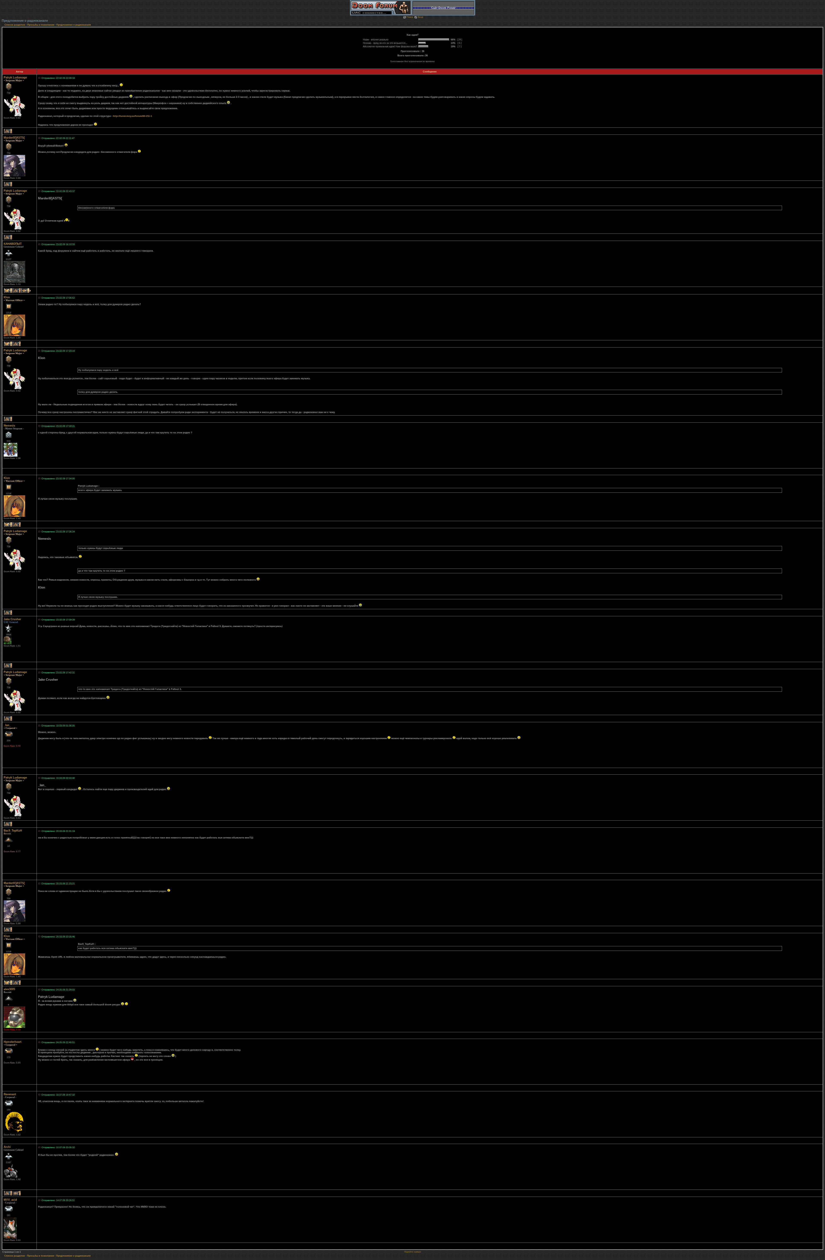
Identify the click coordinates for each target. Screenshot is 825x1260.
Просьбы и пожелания (40, 24)
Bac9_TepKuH (13, 830)
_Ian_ (7, 725)
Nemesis (9, 425)
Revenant (10, 1094)
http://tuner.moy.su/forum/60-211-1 (132, 116)
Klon (7, 297)
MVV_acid (10, 1199)
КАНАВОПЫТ (13, 243)
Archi (7, 1146)
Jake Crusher (12, 619)
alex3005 (9, 989)
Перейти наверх (412, 1252)
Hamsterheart (12, 1041)
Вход (420, 17)
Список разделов (15, 24)
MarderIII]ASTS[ (14, 137)
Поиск (409, 17)
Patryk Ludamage (15, 77)
